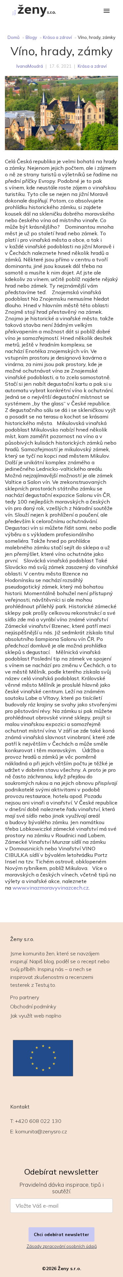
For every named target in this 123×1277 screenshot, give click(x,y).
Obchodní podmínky (33, 1006)
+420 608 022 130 (38, 1121)
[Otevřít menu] (106, 11)
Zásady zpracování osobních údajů (62, 1246)
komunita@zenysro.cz (41, 1131)
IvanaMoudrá (29, 66)
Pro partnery (24, 997)
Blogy (31, 37)
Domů (14, 37)
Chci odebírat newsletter (61, 1234)
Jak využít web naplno (35, 1015)
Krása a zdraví (57, 37)
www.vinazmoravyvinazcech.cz (50, 887)
